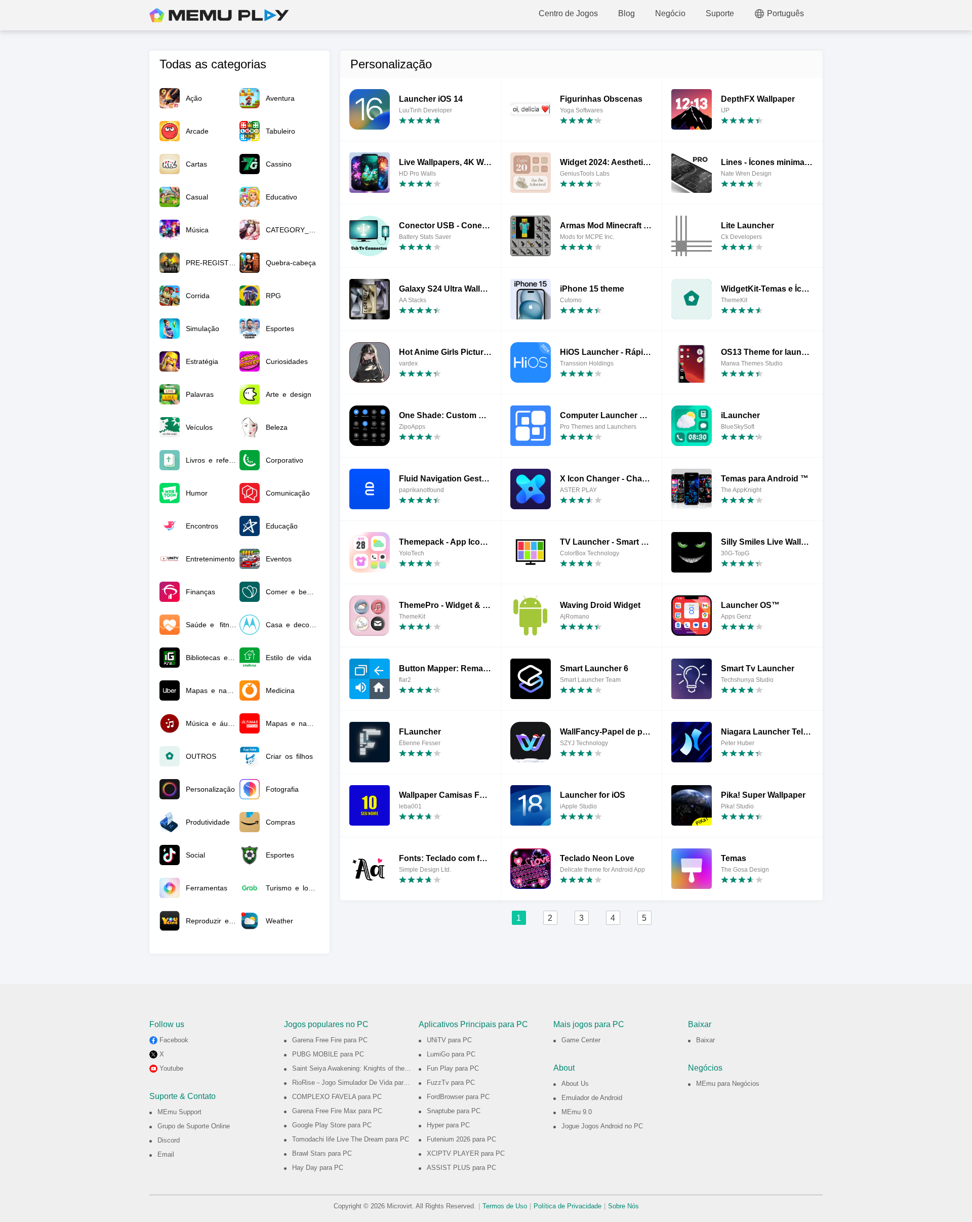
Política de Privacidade (567, 1206)
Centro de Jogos (568, 13)
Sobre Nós (623, 1206)
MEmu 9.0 (576, 1112)
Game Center (580, 1040)
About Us (575, 1083)
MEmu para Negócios (727, 1083)
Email (165, 1154)
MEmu (219, 15)
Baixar (705, 1040)
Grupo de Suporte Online (193, 1126)
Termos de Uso (504, 1206)
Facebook (173, 1040)
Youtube (171, 1068)
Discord (168, 1140)
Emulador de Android (591, 1098)
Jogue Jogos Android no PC (602, 1126)
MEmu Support (179, 1112)
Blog (626, 13)
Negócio (670, 13)
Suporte (720, 13)
